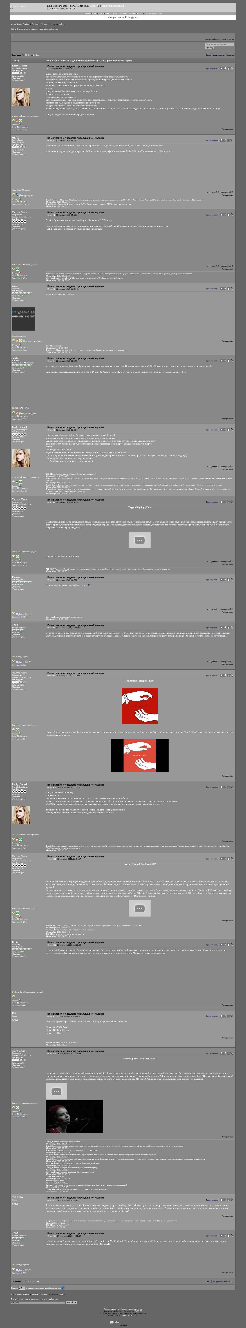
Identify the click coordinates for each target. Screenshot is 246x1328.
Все (37, 55)
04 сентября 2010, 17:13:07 (58, 1161)
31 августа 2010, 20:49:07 (57, 476)
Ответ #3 (51, 289)
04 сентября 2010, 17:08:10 (58, 1152)
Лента (101, 13)
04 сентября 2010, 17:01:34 (58, 487)
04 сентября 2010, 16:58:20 (58, 276)
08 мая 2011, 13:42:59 (55, 1223)
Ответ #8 (51, 628)
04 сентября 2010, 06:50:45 (58, 1045)
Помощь (132, 13)
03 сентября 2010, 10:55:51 (58, 571)
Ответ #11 (51, 859)
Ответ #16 (51, 1236)
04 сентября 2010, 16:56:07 (58, 206)
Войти (93, 6)
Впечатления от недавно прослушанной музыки (38, 29)
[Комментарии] (18, 80)
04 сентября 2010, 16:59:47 (58, 280)
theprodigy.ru (127, 1315)
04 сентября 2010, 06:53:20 (58, 936)
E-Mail (15, 1020)
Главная (87, 13)
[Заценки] (16, 78)
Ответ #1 (51, 140)
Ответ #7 (51, 580)
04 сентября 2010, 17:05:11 (58, 850)
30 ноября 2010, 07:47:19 (57, 1187)
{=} (89, 585)
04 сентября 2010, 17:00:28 (58, 483)
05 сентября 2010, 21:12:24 (58, 1174)
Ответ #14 (51, 1054)
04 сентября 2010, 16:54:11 (58, 1144)
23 (34, 55)
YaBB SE (138, 1311)
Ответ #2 (51, 215)
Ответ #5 (51, 430)
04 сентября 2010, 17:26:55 (58, 1165)
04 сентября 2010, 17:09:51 (58, 1157)
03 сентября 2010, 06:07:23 (58, 927)
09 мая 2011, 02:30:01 (55, 1227)
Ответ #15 (51, 1200)
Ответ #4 (51, 361)
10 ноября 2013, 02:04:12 (57, 1191)
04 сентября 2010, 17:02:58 (58, 493)
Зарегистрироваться (113, 6)
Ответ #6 (51, 502)
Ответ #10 (51, 787)
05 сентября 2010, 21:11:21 (58, 1170)
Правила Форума (119, 13)
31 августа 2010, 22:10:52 (57, 619)
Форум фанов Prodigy (19, 24)
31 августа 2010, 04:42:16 (57, 348)
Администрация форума (131, 1309)
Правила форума (111, 1309)
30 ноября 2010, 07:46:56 (57, 1183)
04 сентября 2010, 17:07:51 (58, 1148)
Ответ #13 (51, 1016)
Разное (35, 24)
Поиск (107, 13)
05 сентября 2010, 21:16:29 (58, 1178)
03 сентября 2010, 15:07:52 (58, 932)
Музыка (44, 24)
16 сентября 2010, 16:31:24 (58, 352)
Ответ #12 (51, 945)
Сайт (94, 13)
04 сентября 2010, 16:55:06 (58, 202)
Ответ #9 (51, 676)
